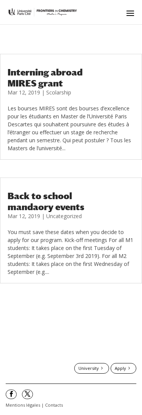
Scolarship (58, 92)
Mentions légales (23, 405)
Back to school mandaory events (46, 201)
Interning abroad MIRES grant (45, 77)
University (88, 368)
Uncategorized (64, 216)
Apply (120, 368)
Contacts (54, 405)
